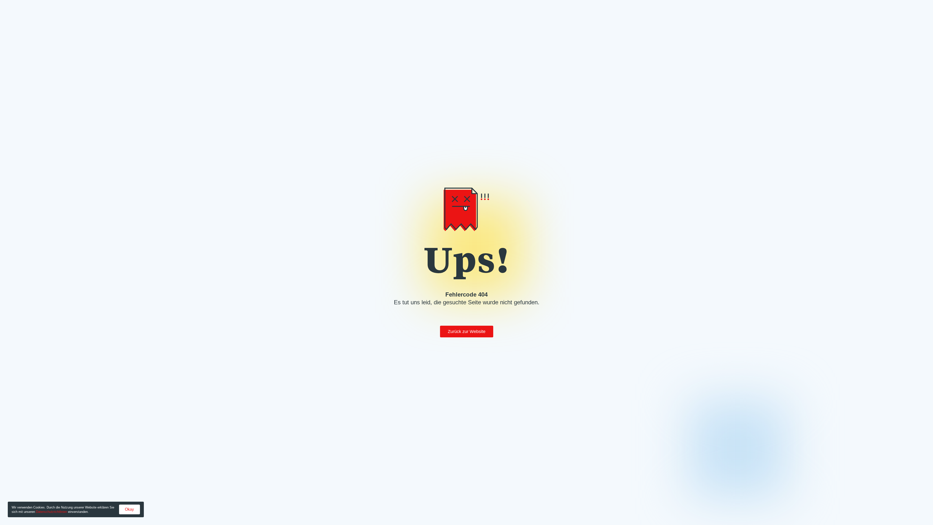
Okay (129, 509)
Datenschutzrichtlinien (51, 512)
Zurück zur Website (466, 331)
